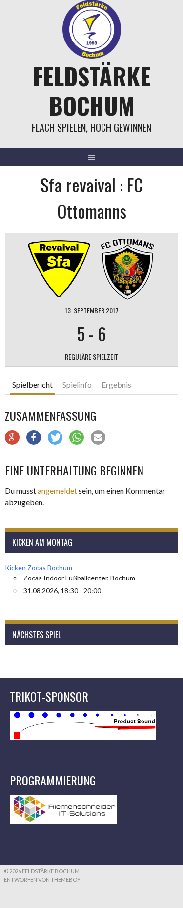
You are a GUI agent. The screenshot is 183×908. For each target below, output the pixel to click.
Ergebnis (116, 384)
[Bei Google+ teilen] (12, 437)
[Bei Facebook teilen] (33, 437)
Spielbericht (32, 384)
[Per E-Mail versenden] (98, 437)
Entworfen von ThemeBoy (42, 879)
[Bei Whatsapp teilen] (76, 437)
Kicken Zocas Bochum (38, 567)
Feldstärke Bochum (92, 91)
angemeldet (57, 490)
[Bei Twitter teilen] (55, 437)
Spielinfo (77, 384)
